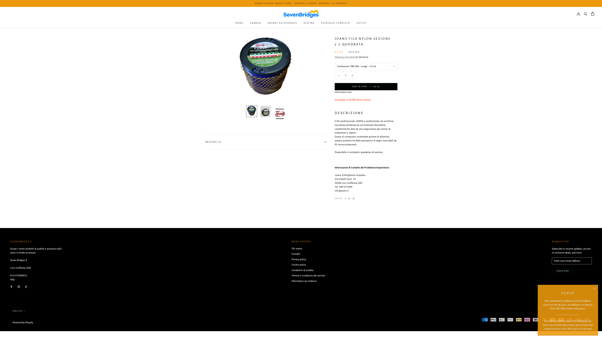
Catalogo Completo (335, 23)
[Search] (585, 13)
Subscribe (562, 271)
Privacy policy (299, 259)
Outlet (362, 23)
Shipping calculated (345, 57)
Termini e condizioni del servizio (308, 275)
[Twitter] (349, 198)
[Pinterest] (353, 198)
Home (239, 23)
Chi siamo (297, 248)
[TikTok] (26, 286)
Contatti (296, 254)
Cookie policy (299, 264)
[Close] (594, 288)
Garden (255, 23)
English (18, 311)
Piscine (309, 23)
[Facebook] (345, 198)
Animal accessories (282, 23)
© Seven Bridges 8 (24, 318)
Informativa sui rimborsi (304, 281)
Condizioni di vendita (302, 270)
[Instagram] (19, 286)
